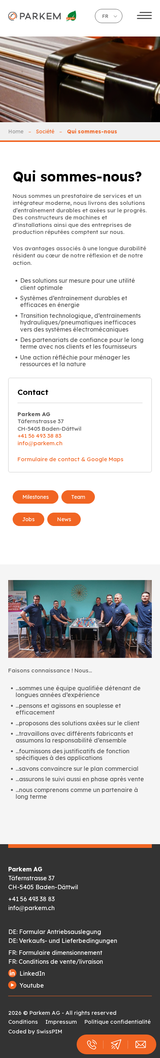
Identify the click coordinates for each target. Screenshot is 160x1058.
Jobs (28, 519)
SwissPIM (49, 1031)
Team (78, 497)
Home (15, 131)
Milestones (35, 497)
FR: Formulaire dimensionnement (55, 952)
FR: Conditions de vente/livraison (55, 961)
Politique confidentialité (117, 1021)
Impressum (61, 1021)
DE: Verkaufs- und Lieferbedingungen (62, 940)
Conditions (23, 1021)
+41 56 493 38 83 (39, 435)
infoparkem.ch (40, 443)
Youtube (31, 985)
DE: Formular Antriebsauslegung (54, 931)
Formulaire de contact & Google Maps (70, 459)
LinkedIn (32, 973)
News (64, 519)
